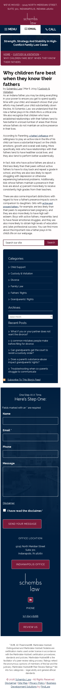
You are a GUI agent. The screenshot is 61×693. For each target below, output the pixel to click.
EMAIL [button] (32, 28)
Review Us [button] (30, 627)
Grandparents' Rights (22, 299)
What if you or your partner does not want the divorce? (29, 333)
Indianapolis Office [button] (30, 564)
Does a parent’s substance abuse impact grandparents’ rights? (27, 361)
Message (9, 463)
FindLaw (45, 686)
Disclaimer (9, 503)
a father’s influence (38, 135)
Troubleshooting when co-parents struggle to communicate (28, 370)
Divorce (15, 280)
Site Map (23, 683)
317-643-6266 (30, 616)
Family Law (17, 286)
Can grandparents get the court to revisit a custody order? (28, 351)
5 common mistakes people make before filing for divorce (28, 342)
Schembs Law (14, 88)
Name (7, 413)
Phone (7, 446)
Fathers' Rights (19, 292)
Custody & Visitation (22, 273)
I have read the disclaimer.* (25, 510)
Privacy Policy (37, 683)
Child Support (18, 267)
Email (7, 430)
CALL (52, 29)
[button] (10, 28)
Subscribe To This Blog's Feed (24, 379)
